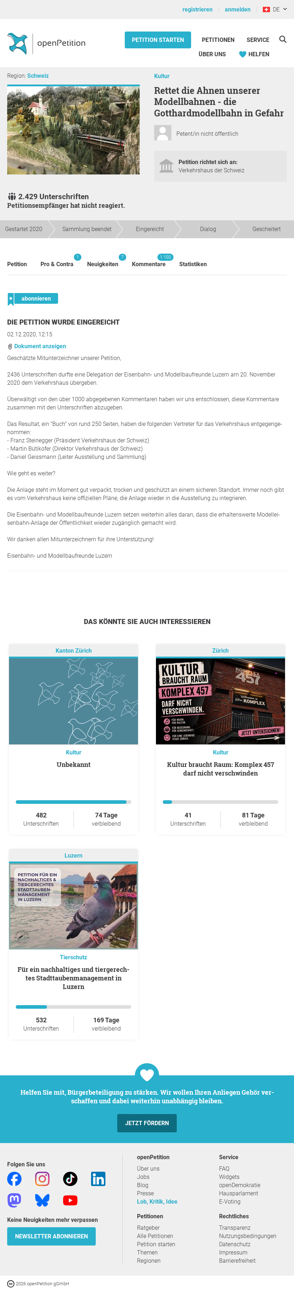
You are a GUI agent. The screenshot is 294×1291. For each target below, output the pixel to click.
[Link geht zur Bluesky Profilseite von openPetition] (42, 1199)
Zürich (220, 650)
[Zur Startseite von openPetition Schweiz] (47, 43)
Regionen (149, 1260)
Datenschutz (235, 1244)
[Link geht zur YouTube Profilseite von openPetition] (70, 1199)
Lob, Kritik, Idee (157, 1201)
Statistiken (193, 264)
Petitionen (219, 40)
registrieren (197, 9)
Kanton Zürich (74, 650)
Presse (145, 1193)
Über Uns (212, 54)
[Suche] (282, 39)
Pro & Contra (57, 261)
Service (258, 40)
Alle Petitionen (155, 1236)
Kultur (162, 76)
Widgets (229, 1177)
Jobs (143, 1177)
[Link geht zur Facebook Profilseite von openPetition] (14, 1178)
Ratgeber (148, 1227)
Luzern (73, 855)
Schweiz (38, 75)
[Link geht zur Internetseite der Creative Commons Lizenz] (11, 1283)
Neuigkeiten (102, 261)
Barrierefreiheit (237, 1260)
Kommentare (149, 261)
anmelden (238, 9)
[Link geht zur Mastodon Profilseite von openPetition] (14, 1199)
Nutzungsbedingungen (247, 1236)
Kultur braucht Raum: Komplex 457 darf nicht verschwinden (220, 768)
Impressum (233, 1252)
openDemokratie (239, 1185)
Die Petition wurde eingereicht (63, 322)
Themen (147, 1252)
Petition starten (158, 40)
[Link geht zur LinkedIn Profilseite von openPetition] (98, 1178)
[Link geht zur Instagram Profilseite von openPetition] (42, 1178)
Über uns (148, 1168)
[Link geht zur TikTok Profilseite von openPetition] (70, 1178)
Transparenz (235, 1227)
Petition (17, 264)
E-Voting (230, 1201)
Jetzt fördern (147, 1123)
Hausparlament (238, 1193)
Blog (142, 1185)
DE (275, 9)
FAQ (224, 1168)
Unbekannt (74, 764)
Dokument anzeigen (39, 346)
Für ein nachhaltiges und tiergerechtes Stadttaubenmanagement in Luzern (73, 978)
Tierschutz (73, 957)
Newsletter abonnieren (51, 1236)
